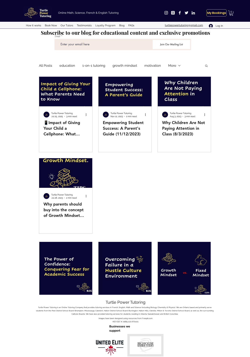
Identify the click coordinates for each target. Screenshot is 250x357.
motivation (152, 65)
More (172, 65)
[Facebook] (179, 12)
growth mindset (125, 65)
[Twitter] (186, 12)
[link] (231, 13)
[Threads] (173, 12)
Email (57, 36)
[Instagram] (166, 12)
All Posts (45, 65)
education (67, 65)
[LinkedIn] (193, 12)
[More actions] (87, 114)
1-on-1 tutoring (93, 65)
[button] (206, 66)
